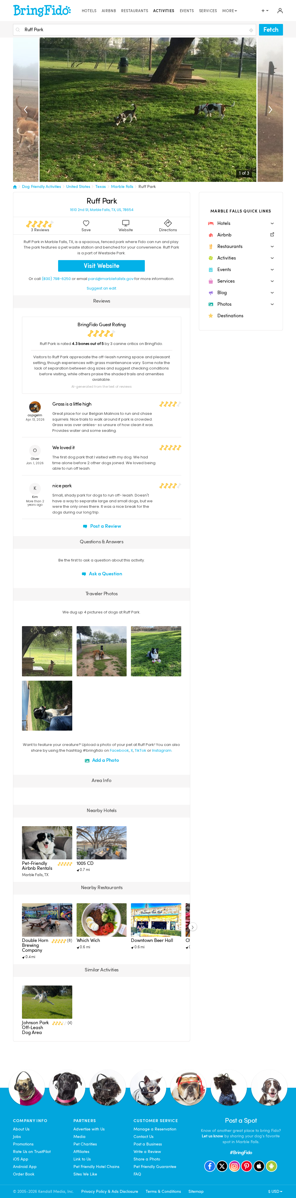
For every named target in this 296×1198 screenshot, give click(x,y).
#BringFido (241, 1153)
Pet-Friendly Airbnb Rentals (37, 866)
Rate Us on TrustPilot (32, 1151)
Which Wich (88, 940)
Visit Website (101, 266)
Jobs (17, 1136)
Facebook (119, 750)
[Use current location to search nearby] (251, 30)
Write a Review (147, 1151)
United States (78, 186)
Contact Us (143, 1136)
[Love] (27, 671)
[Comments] (36, 671)
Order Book (23, 1174)
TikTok (140, 750)
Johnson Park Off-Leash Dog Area (35, 1027)
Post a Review (105, 526)
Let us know (212, 1136)
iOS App (20, 1159)
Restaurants (134, 11)
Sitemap (196, 1191)
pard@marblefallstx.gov (111, 278)
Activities (163, 11)
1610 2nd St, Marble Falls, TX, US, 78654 (101, 210)
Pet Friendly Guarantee (155, 1166)
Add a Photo (105, 760)
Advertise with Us (89, 1129)
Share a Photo (147, 1159)
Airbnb (109, 11)
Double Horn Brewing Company (35, 945)
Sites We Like (85, 1174)
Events (187, 11)
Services (208, 11)
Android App (25, 1166)
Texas (100, 186)
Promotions (23, 1144)
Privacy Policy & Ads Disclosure (109, 1191)
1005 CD (85, 863)
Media (79, 1136)
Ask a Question (105, 574)
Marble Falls (122, 186)
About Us (21, 1129)
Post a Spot (241, 1121)
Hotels (89, 11)
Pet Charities (85, 1144)
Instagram (161, 750)
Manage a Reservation (155, 1129)
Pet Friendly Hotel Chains (96, 1166)
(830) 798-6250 (56, 278)
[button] (241, 223)
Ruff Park (147, 186)
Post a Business (148, 1144)
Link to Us (82, 1159)
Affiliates (81, 1151)
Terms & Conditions (163, 1191)
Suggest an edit (101, 288)
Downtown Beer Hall (152, 940)
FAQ (137, 1174)
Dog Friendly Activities (41, 186)
